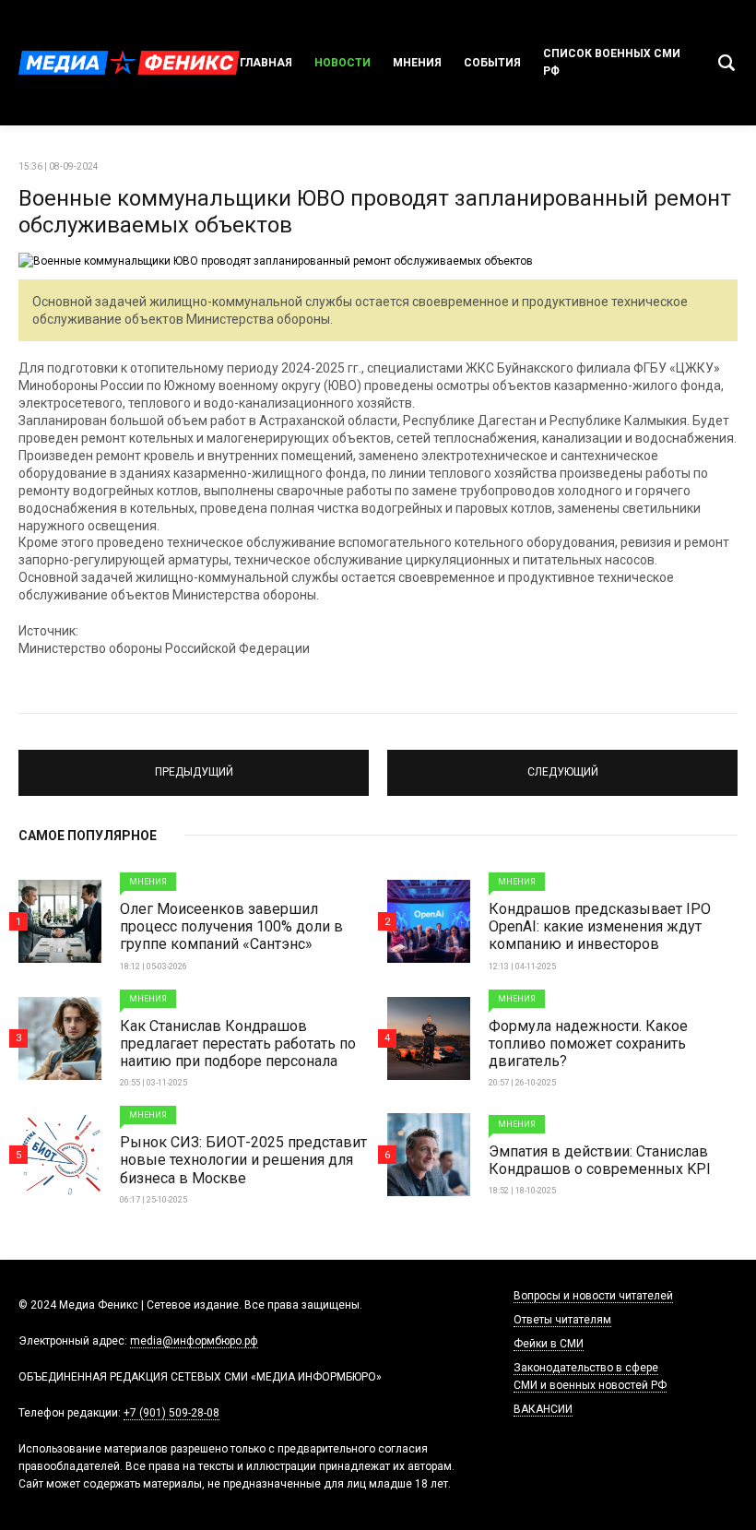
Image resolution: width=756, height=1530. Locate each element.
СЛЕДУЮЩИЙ (562, 764)
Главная (266, 62)
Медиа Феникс (129, 63)
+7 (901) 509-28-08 (171, 1412)
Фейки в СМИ (549, 1343)
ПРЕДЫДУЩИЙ (193, 764)
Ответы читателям (562, 1319)
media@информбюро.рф (194, 1340)
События (492, 62)
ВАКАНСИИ (543, 1409)
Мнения (417, 62)
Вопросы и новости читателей (593, 1295)
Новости (342, 62)
